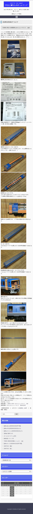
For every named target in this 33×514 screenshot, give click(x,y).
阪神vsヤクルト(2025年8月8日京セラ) (13, 431)
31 (12, 495)
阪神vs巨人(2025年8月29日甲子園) (12, 426)
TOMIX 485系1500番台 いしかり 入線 (13, 441)
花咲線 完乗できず (8, 433)
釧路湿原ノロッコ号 (9, 438)
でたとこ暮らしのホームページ (12, 8)
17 (12, 491)
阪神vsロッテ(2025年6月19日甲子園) (13, 443)
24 (12, 493)
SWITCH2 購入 (8, 448)
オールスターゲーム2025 (10, 436)
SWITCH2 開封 (8, 446)
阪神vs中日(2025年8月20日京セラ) (12, 428)
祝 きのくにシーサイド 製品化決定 (16, 405)
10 (12, 489)
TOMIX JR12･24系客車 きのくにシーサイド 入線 (16, 27)
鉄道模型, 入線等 (23, 408)
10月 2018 (16, 483)
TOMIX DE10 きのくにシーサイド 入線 (17, 403)
